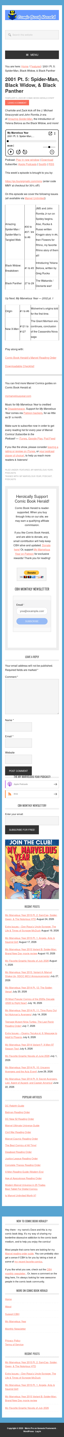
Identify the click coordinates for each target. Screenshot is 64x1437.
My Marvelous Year (42, 469)
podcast (47, 476)
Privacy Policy (13, 1340)
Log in (38, 1431)
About (8, 1306)
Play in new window (27, 160)
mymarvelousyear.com (18, 396)
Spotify (43, 164)
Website (10, 752)
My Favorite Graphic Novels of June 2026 (27, 1056)
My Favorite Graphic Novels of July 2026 (27, 960)
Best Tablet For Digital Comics (21, 1189)
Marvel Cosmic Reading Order (21, 1138)
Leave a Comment (17, 102)
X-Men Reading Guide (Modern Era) (24, 1171)
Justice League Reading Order (21, 1158)
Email (9, 736)
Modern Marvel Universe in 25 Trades (25, 1185)
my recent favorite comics (28, 1261)
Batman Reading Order (17, 1112)
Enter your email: (14, 814)
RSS (51, 164)
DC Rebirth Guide (14, 1105)
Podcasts (10, 472)
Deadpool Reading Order (18, 1152)
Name (9, 720)
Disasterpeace (16, 409)
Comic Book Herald (32, 15)
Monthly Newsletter (15, 1328)
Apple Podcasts (27, 164)
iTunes (23, 438)
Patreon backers (33, 413)
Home (8, 1299)
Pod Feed (49, 438)
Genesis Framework (46, 1428)
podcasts (10, 479)
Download (47, 160)
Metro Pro (29, 1428)
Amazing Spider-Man (20, 119)
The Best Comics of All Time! (20, 1145)
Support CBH (12, 1314)
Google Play (35, 438)
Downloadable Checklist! (19, 366)
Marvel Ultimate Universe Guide (22, 1125)
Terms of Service (14, 1344)
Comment (11, 677)
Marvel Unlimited (34, 198)
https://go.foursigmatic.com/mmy (23, 181)
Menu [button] (34, 55)
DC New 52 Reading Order (19, 1119)
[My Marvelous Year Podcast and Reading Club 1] (32, 898)
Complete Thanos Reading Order (23, 1165)
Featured (24, 469)
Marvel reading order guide (19, 1253)
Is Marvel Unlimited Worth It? (20, 1195)
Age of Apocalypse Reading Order (23, 1178)
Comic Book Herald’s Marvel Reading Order (30, 357)
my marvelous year (30, 476)
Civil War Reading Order (18, 1132)
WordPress (28, 1431)
